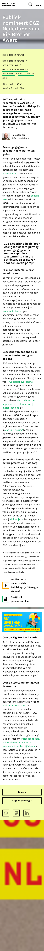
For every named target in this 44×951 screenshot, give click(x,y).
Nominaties (8, 73)
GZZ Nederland (10, 65)
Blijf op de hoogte (22, 800)
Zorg (4, 77)
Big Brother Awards (13, 54)
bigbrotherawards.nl (13, 705)
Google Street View (13, 88)
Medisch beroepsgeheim (15, 69)
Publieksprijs (26, 73)
